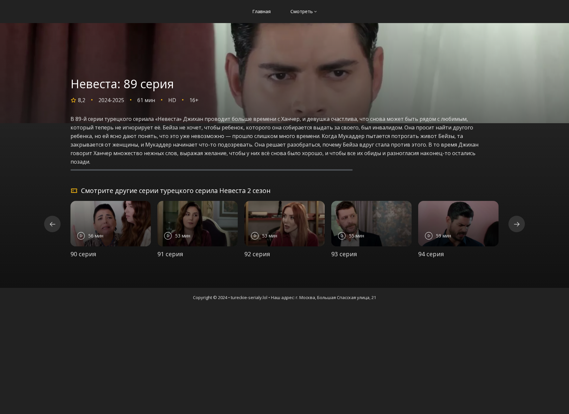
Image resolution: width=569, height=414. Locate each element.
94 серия (431, 254)
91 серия (170, 254)
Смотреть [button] (301, 11)
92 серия (257, 254)
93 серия (344, 254)
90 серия (83, 254)
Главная (261, 11)
